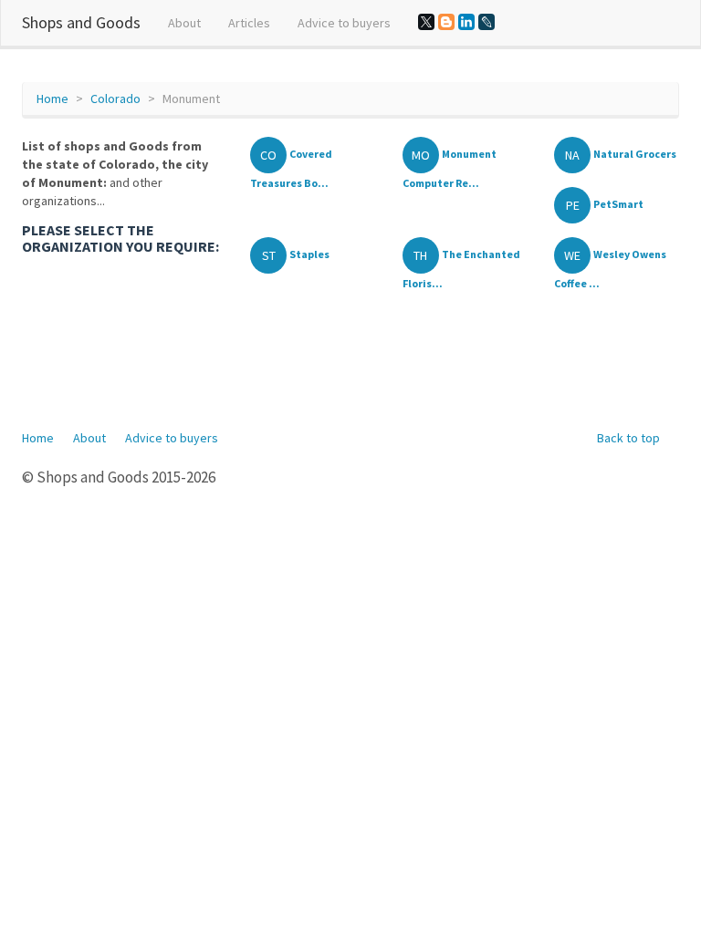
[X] (426, 22)
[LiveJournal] (486, 22)
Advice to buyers (344, 23)
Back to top (628, 438)
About (184, 23)
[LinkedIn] (466, 22)
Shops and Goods (81, 22)
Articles (249, 23)
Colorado (115, 98)
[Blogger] (446, 22)
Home (52, 98)
